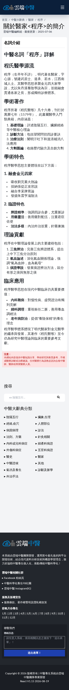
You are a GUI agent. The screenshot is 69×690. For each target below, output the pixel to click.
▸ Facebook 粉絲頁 (13, 578)
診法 (41, 430)
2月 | (11, 613)
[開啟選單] (62, 7)
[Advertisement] (34, 502)
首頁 (4, 20)
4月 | (24, 613)
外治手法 (12, 476)
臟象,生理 (44, 417)
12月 (12, 617)
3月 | (17, 613)
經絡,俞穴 (12, 423)
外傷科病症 (13, 450)
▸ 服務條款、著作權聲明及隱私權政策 (24, 602)
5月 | (30, 613)
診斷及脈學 (45, 470)
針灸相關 (44, 436)
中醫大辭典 (18, 20)
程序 (40, 20)
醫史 (9, 456)
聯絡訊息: (9, 633)
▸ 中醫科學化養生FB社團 (16, 583)
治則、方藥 (13, 436)
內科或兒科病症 (16, 443)
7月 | (42, 613)
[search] (60, 397)
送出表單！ (34, 653)
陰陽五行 (12, 417)
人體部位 (44, 423)
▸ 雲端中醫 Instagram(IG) (16, 588)
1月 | (5, 613)
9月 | (55, 613)
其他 (41, 463)
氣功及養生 (13, 470)
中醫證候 (12, 463)
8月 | (48, 613)
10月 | (61, 613)
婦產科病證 (45, 443)
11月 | (6, 617)
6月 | (36, 613)
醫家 (31, 20)
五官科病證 (45, 450)
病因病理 (12, 430)
